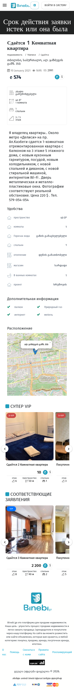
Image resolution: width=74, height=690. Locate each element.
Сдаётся (45, 55)
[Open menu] (4, 5)
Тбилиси (31, 55)
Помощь (14, 652)
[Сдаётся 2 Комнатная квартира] (30, 436)
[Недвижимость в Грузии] (20, 5)
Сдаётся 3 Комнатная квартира (27, 558)
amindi (24, 678)
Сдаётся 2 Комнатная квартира (27, 464)
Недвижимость (14, 55)
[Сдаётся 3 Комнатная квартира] (30, 529)
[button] (35, 351)
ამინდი (16, 678)
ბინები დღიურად (52, 678)
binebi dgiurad (35, 678)
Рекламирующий (62, 652)
